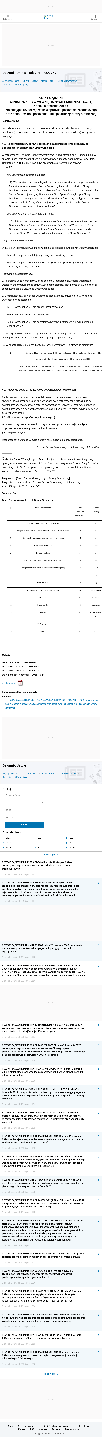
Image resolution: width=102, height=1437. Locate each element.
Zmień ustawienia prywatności (59, 1426)
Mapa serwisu (72, 1429)
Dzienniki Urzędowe (67, 81)
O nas (10, 1426)
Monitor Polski (47, 81)
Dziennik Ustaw (30, 81)
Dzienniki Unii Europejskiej (15, 84)
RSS (32, 1429)
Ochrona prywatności (28, 1426)
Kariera (21, 1429)
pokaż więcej (50, 1374)
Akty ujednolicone (10, 81)
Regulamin (84, 1426)
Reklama (56, 1429)
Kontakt (43, 1429)
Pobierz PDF (9, 683)
